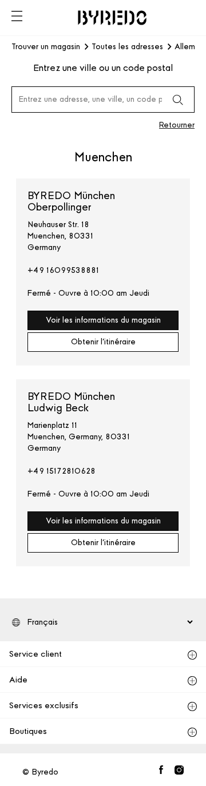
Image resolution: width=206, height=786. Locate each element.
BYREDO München (71, 201)
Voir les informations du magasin (103, 320)
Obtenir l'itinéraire (103, 342)
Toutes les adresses (127, 47)
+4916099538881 (63, 270)
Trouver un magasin (45, 47)
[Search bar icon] (177, 100)
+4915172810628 (61, 471)
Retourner (177, 125)
